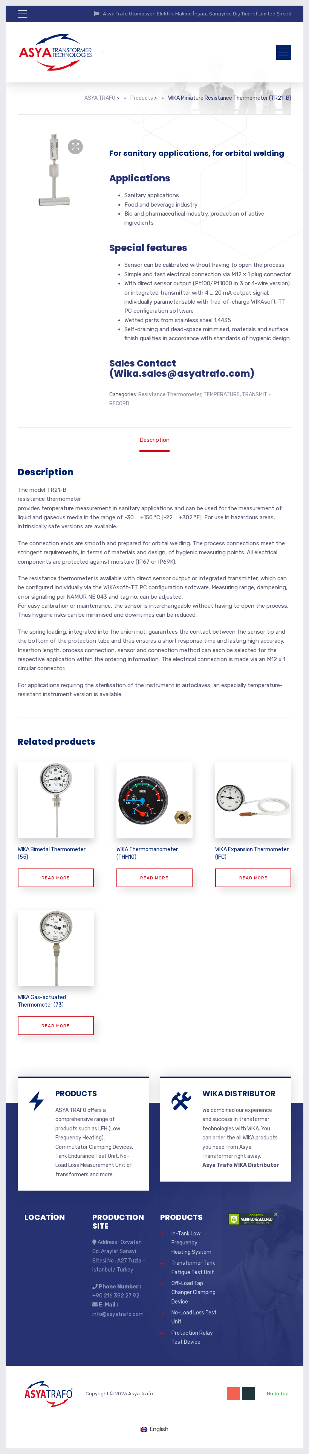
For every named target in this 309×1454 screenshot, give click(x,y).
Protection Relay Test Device (192, 1337)
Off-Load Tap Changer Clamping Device (193, 1292)
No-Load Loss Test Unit (194, 1317)
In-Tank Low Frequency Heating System (191, 1242)
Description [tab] (154, 440)
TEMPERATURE (221, 394)
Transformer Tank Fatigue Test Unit (193, 1267)
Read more (55, 878)
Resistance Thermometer (169, 394)
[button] (75, 146)
